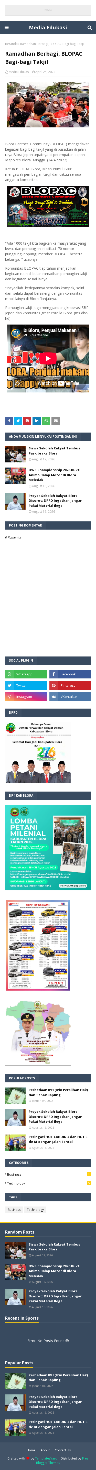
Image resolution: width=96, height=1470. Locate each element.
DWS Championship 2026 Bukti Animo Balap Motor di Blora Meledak (54, 475)
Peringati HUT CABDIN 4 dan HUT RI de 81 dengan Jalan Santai (59, 1139)
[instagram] (26, 696)
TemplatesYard (46, 1458)
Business (48, 1174)
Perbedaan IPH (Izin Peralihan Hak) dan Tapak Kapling (58, 1092)
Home (31, 1450)
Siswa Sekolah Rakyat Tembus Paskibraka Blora (54, 451)
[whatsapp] (26, 674)
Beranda (11, 44)
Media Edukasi (48, 27)
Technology (48, 1183)
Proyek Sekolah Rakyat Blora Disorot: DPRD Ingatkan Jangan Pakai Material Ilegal (55, 500)
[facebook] (70, 674)
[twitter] (26, 685)
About (45, 1450)
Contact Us (63, 1450)
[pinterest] (70, 685)
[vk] (70, 696)
